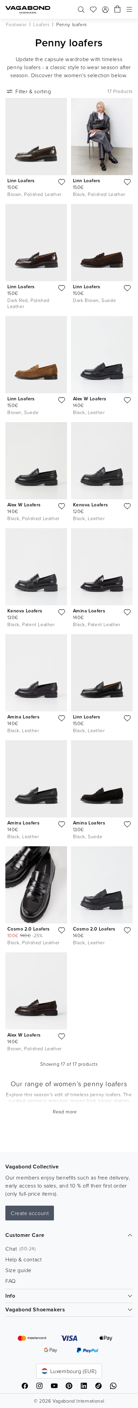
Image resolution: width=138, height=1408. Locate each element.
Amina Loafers (89, 610)
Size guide (18, 1270)
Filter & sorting (33, 91)
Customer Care (25, 1235)
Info (10, 1296)
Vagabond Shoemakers (35, 1309)
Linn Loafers (21, 180)
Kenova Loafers (90, 504)
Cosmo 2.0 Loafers (28, 928)
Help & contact (23, 1259)
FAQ (10, 1281)
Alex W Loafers (90, 398)
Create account (30, 1213)
